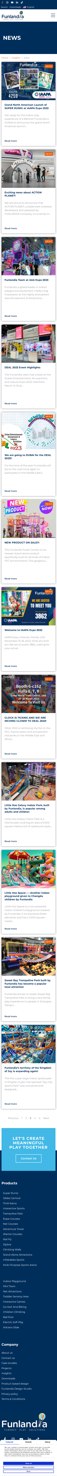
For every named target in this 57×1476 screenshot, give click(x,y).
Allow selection (28, 1467)
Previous (13, 1118)
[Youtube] (12, 2)
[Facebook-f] (2, 2)
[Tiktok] (21, 2)
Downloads (15, 7)
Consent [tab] (9, 1442)
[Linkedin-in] (17, 2)
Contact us (28, 1158)
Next (46, 1118)
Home (5, 57)
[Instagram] (7, 2)
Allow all (28, 1463)
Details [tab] (28, 1442)
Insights (16, 57)
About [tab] (47, 1442)
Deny (28, 1471)
